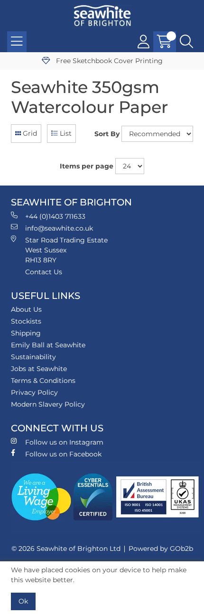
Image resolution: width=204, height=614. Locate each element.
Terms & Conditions (43, 380)
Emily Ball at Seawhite (48, 345)
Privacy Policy (34, 392)
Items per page (86, 166)
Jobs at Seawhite (39, 368)
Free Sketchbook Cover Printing (108, 60)
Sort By (107, 134)
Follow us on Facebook (63, 454)
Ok (23, 601)
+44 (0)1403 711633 (55, 216)
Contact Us (43, 272)
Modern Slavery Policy (48, 404)
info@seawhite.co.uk (59, 228)
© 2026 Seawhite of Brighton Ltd (66, 548)
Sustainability (33, 357)
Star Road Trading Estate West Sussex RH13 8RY (66, 250)
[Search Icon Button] (186, 41)
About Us (26, 309)
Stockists (26, 321)
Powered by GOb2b (161, 548)
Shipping (26, 333)
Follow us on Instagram (64, 442)
